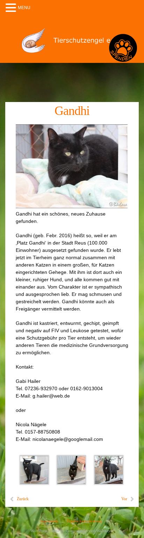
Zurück (23, 498)
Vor (124, 498)
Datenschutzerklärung (84, 521)
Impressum (49, 521)
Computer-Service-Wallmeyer (90, 531)
